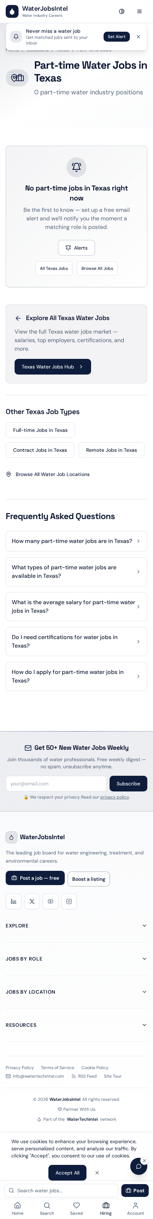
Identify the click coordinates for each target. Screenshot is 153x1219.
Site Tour (113, 1076)
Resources (21, 1025)
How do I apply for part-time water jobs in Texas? (67, 676)
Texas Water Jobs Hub (48, 366)
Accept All (67, 1173)
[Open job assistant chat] (138, 1166)
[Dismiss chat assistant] (144, 1160)
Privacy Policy (20, 1068)
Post (138, 1190)
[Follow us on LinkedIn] (13, 901)
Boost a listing (88, 879)
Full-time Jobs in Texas (40, 430)
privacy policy (114, 797)
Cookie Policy (95, 1068)
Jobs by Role (24, 959)
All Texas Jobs (54, 268)
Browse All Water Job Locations (53, 474)
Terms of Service (57, 1068)
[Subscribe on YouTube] (50, 901)
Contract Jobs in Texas (40, 450)
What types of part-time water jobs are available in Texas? (64, 572)
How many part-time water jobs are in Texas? (72, 541)
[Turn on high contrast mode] (122, 11)
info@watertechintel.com (38, 1076)
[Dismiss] (138, 36)
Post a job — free (39, 878)
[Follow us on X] (32, 901)
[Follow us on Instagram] (69, 901)
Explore (17, 925)
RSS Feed (87, 1076)
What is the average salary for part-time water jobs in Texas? (73, 606)
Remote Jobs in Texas (111, 450)
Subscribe (128, 783)
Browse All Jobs (97, 268)
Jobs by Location (31, 992)
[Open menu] (139, 11)
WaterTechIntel (82, 1119)
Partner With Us (79, 1109)
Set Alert (117, 37)
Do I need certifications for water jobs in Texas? (64, 641)
